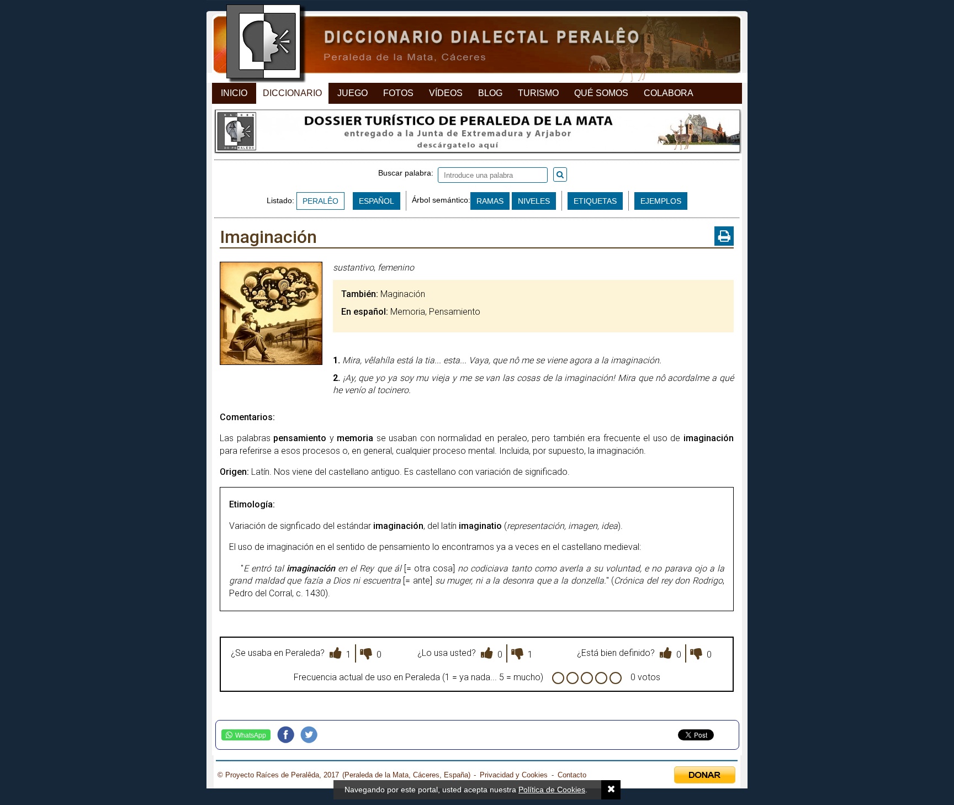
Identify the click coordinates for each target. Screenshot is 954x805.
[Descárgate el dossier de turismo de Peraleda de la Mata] (476, 134)
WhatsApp (250, 735)
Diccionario (292, 93)
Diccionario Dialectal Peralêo (467, 44)
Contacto (572, 775)
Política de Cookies (551, 789)
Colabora (668, 93)
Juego (352, 93)
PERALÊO (320, 201)
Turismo (538, 93)
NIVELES (534, 201)
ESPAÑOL (376, 201)
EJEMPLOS (660, 201)
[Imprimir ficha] (724, 236)
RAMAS (490, 201)
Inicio (234, 93)
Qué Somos (601, 93)
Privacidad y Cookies (514, 775)
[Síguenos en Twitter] (312, 735)
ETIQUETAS (595, 201)
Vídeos (446, 93)
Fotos (398, 93)
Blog (490, 93)
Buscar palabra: (408, 172)
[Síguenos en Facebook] (288, 735)
